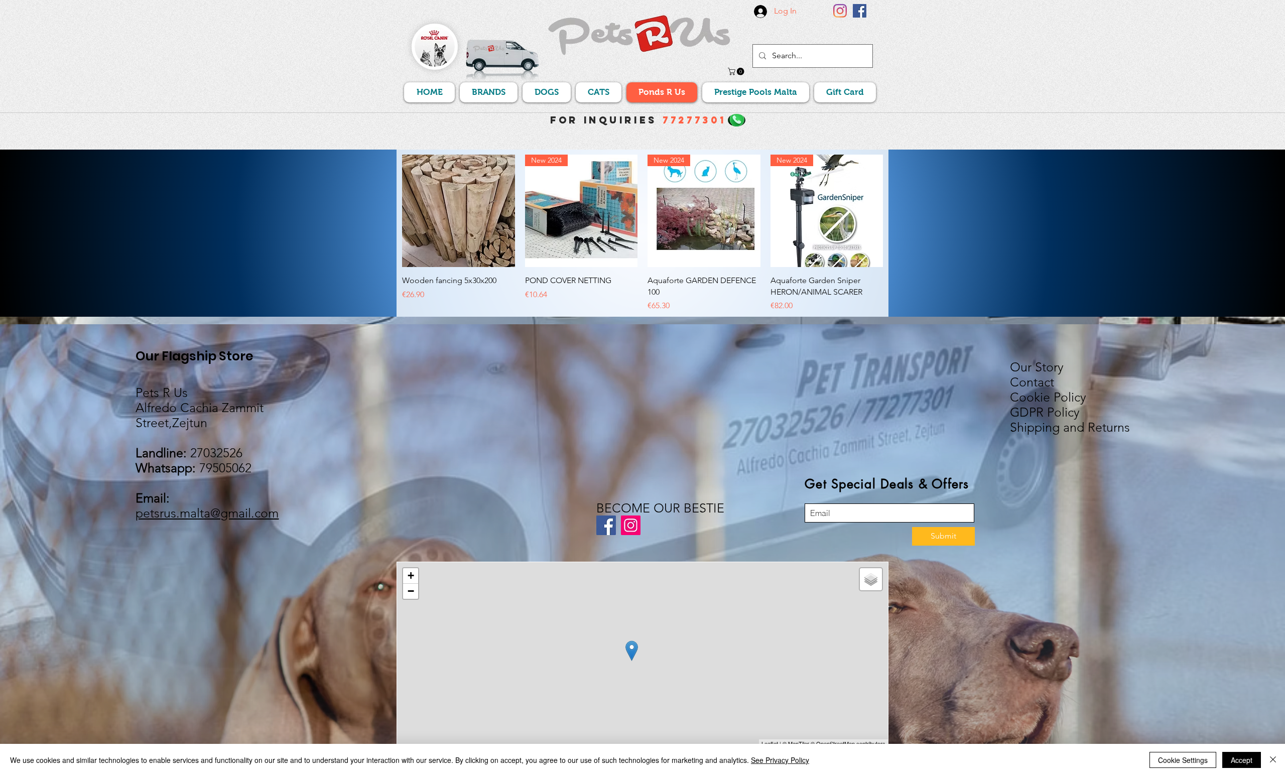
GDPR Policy (1045, 412)
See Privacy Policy (780, 760)
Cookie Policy (1048, 397)
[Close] (1273, 760)
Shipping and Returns (1070, 427)
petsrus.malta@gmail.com (207, 513)
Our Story (1037, 366)
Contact (1032, 382)
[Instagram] (840, 11)
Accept (1241, 760)
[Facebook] (859, 11)
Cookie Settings (1183, 760)
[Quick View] (458, 211)
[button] (737, 71)
